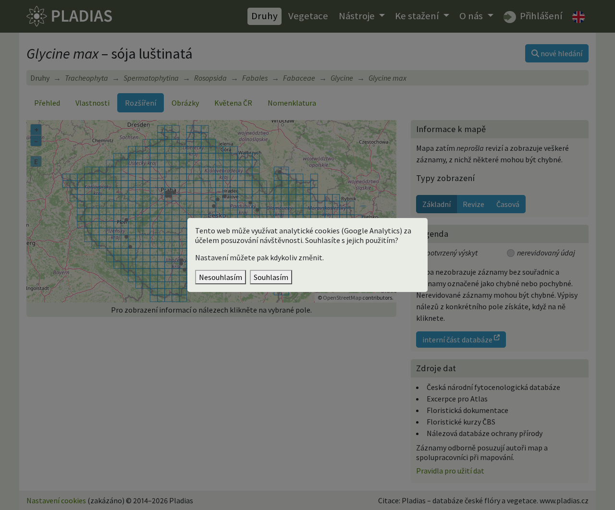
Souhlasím (271, 277)
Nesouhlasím (220, 277)
